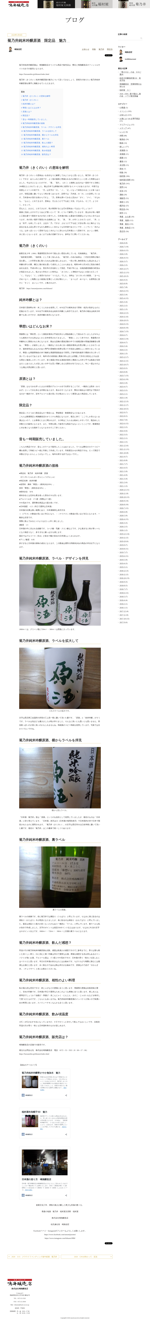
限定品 (110, 49)
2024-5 (122, 339)
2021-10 (123, 453)
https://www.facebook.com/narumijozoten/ (60, 1234)
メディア (123, 128)
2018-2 (122, 604)
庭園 (121, 158)
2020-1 (122, 530)
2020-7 (122, 508)
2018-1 (122, 608)
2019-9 (122, 545)
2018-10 (123, 578)
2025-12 (123, 269)
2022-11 (123, 405)
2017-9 (122, 622)
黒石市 (122, 231)
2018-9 (122, 582)
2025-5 (122, 295)
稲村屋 (122, 176)
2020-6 (122, 512)
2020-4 (122, 519)
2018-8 (122, 586)
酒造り (122, 202)
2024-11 (123, 317)
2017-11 (123, 615)
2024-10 (123, 320)
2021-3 (122, 479)
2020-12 (123, 490)
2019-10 (123, 541)
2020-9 (122, 501)
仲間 (121, 136)
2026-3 (122, 261)
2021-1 (122, 486)
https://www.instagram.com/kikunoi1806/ (60, 1238)
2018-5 (122, 597)
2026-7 (122, 247)
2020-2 (122, 527)
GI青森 (122, 108)
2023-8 (122, 372)
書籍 (121, 161)
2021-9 (122, 457)
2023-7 (122, 376)
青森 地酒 (124, 220)
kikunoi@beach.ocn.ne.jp (21, 1305)
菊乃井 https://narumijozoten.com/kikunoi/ (36, 288)
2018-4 (122, 600)
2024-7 (122, 331)
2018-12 (123, 571)
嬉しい (122, 147)
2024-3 (122, 346)
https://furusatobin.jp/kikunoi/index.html (34, 74)
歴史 (121, 169)
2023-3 (122, 390)
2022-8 (122, 416)
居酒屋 (122, 150)
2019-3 (122, 567)
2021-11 (123, 449)
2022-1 (122, 442)
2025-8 (122, 283)
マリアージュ (125, 125)
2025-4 (122, 298)
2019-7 (122, 552)
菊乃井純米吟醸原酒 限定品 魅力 (39, 40)
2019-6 (122, 556)
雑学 (121, 213)
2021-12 (123, 446)
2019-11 (123, 538)
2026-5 (122, 254)
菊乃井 (101, 49)
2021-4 (122, 475)
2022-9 (122, 412)
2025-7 (122, 287)
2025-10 (123, 276)
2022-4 (122, 431)
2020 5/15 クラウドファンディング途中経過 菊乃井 (34, 1257)
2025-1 (122, 309)
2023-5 (122, 383)
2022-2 (122, 438)
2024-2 (122, 350)
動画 (121, 143)
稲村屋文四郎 (125, 180)
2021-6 (122, 468)
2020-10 (123, 497)
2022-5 (122, 427)
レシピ (122, 132)
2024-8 (122, 328)
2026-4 (122, 258)
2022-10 (123, 409)
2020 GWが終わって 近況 (85, 1257)
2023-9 (122, 368)
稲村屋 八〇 (125, 90)
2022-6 (122, 423)
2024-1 (122, 353)
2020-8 (122, 504)
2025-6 (122, 291)
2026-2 (122, 265)
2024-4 (122, 342)
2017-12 (123, 611)
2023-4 (122, 387)
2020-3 (122, 523)
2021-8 (122, 460)
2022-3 (122, 435)
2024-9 (122, 324)
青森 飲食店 (125, 228)
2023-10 (123, 365)
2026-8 (122, 243)
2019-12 (123, 534)
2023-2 (122, 394)
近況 (121, 191)
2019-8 (122, 549)
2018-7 (122, 589)
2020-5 (122, 516)
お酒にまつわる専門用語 (130, 119)
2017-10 (123, 619)
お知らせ (85, 49)
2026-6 (122, 250)
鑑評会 (122, 206)
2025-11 (123, 272)
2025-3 (122, 302)
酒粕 (121, 195)
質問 (121, 187)
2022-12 (123, 401)
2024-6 (122, 335)
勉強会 (122, 139)
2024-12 (123, 313)
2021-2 (122, 482)
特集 (94, 49)
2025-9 (122, 280)
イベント (123, 111)
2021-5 (122, 471)
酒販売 (122, 198)
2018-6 (122, 593)
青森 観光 (124, 224)
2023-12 (123, 357)
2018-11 (123, 574)
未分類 (122, 165)
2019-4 (122, 563)
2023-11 (123, 361)
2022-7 (122, 420)
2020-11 (123, 493)
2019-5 (122, 560)
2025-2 (122, 306)
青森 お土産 (125, 217)
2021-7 (122, 464)
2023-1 (122, 398)
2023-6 (122, 379)
